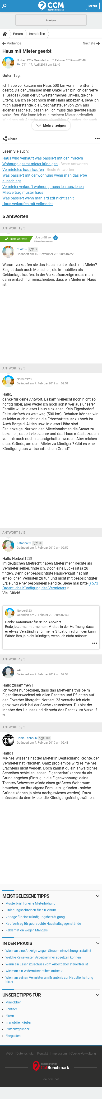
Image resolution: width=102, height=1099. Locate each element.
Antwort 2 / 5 (13, 368)
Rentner (11, 1009)
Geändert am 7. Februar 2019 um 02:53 (43, 615)
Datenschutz (25, 1053)
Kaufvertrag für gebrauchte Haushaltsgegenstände (43, 923)
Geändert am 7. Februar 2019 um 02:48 (42, 742)
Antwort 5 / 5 (13, 727)
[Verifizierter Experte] (55, 237)
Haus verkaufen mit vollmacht (27, 204)
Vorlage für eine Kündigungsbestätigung (35, 917)
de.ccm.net (51, 1079)
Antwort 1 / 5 (13, 228)
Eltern (9, 1016)
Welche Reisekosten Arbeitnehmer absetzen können (43, 957)
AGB (9, 1053)
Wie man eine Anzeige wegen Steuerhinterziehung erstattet (48, 951)
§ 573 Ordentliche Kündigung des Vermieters (50, 586)
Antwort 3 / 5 (13, 532)
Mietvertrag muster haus (22, 192)
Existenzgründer (17, 1029)
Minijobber (13, 1002)
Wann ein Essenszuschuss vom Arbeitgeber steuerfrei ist (46, 964)
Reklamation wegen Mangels (26, 930)
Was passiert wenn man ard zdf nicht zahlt (38, 198)
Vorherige (14, 43)
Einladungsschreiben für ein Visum (30, 910)
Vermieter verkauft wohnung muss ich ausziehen (43, 186)
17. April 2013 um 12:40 (44, 64)
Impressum (59, 1053)
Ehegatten (13, 1036)
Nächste (89, 43)
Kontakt (42, 1053)
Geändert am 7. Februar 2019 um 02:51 (42, 383)
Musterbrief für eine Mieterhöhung (30, 903)
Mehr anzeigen (54, 125)
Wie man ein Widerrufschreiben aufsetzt (34, 971)
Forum (18, 34)
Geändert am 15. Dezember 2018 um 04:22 (45, 254)
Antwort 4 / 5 (13, 659)
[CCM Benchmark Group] (51, 1067)
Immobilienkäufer (18, 1022)
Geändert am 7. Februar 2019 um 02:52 (42, 547)
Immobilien (37, 34)
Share (12, 139)
